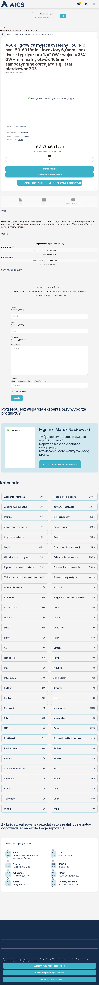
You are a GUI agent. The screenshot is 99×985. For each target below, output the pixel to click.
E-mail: (17, 308)
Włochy (24, 132)
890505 (21, 72)
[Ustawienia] (86, 4)
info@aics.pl (41, 295)
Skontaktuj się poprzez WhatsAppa (59, 464)
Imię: (17, 323)
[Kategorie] (94, 4)
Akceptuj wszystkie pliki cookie (49, 965)
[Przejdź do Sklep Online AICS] (2, 34)
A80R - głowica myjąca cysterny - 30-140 (34, 34)
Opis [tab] (20, 204)
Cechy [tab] (44, 204)
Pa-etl (10, 34)
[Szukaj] (63, 16)
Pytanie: (19, 338)
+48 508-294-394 (58, 295)
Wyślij (17, 398)
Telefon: (29, 380)
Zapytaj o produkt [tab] (73, 204)
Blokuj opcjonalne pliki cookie (49, 972)
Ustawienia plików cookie (49, 979)
